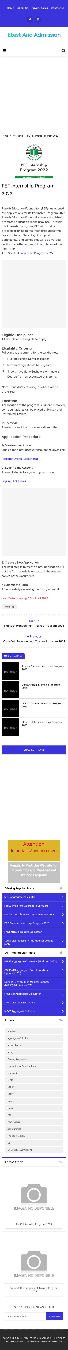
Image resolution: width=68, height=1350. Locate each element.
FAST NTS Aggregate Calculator (23, 931)
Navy (10, 1101)
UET (9, 1142)
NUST (10, 1094)
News (10, 1108)
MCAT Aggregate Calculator (20, 1011)
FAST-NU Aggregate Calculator (22, 993)
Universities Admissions (19, 1149)
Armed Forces (14, 1045)
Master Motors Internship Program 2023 (42, 724)
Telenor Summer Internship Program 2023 (43, 668)
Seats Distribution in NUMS (19, 1002)
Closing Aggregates (17, 1059)
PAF (9, 1114)
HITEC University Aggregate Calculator (27, 905)
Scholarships (14, 1128)
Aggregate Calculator (18, 1038)
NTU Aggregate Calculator (19, 897)
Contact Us (57, 8)
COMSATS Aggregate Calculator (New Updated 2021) (26, 972)
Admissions (13, 1031)
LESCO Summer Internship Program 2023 (42, 705)
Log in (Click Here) (14, 481)
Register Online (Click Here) (20, 458)
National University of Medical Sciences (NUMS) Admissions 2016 (27, 983)
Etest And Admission (41, 1338)
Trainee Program (16, 1135)
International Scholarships (21, 1066)
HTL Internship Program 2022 (33, 253)
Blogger (35, 1341)
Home (10, 8)
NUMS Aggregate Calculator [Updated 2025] (30, 961)
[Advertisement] (34, 93)
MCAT (10, 1080)
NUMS (10, 1087)
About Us (22, 8)
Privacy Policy (40, 8)
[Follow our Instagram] (38, 19)
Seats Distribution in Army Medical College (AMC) (28, 942)
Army (10, 1052)
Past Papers (13, 1121)
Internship (9, 606)
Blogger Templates (51, 1341)
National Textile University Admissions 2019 (29, 914)
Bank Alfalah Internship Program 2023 (41, 686)
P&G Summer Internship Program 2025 (26, 923)
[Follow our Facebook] (30, 19)
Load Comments (34, 749)
